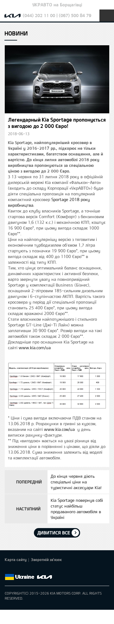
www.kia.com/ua (35, 347)
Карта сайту (16, 559)
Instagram (44, 569)
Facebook (8, 569)
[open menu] (106, 15)
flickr (53, 569)
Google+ (26, 569)
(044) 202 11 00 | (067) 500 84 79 (57, 15)
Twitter (17, 569)
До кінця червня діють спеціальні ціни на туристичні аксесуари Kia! (76, 482)
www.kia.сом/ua (59, 429)
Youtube (35, 569)
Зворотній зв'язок (46, 559)
